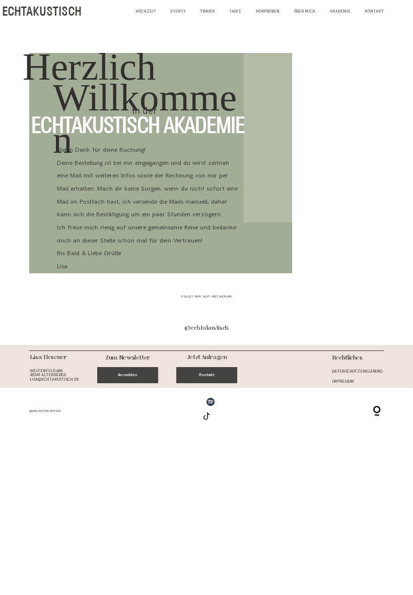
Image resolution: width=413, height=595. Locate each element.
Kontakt (374, 12)
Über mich (304, 12)
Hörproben (268, 12)
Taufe (235, 12)
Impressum (343, 381)
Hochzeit (145, 12)
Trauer (207, 12)
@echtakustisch (206, 328)
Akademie (340, 12)
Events (177, 12)
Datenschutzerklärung (357, 371)
